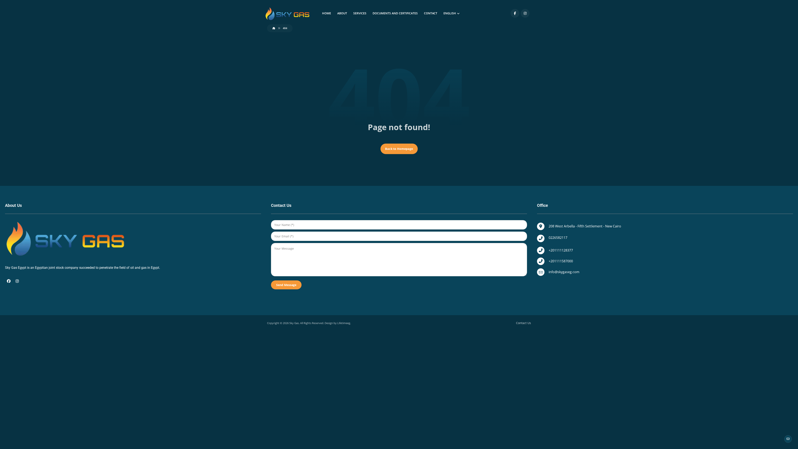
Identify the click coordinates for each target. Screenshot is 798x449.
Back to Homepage (399, 149)
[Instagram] (525, 13)
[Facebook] (515, 13)
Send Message (286, 285)
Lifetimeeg (343, 323)
